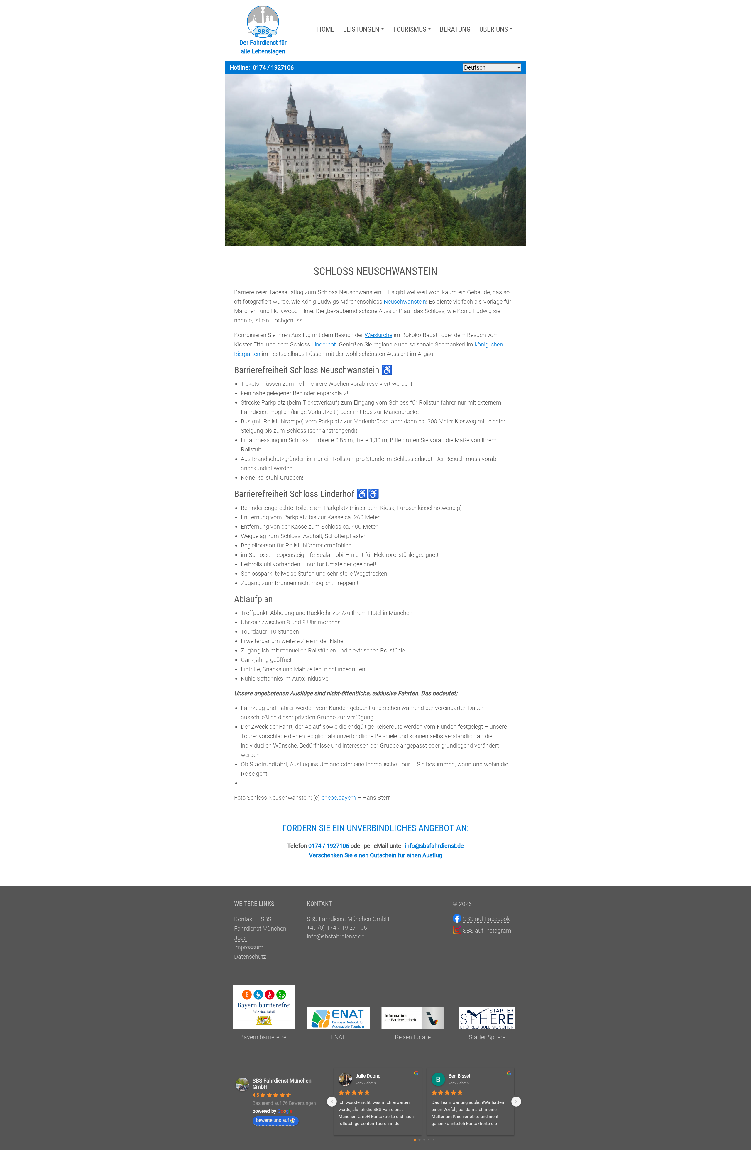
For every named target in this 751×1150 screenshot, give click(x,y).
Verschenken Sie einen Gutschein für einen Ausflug (375, 855)
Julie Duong (368, 1076)
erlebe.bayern (339, 797)
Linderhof (324, 344)
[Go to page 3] (428, 1139)
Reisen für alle (413, 1037)
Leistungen (361, 29)
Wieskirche (378, 335)
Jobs (240, 937)
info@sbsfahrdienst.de (434, 845)
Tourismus (409, 29)
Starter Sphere (487, 1037)
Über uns (493, 29)
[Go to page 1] (419, 1140)
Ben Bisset (459, 1076)
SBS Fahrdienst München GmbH (282, 1084)
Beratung (455, 29)
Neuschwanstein (405, 301)
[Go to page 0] (415, 1140)
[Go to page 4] (433, 1139)
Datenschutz (250, 956)
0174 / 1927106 (273, 67)
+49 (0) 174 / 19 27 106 (337, 927)
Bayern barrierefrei (263, 1037)
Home (325, 29)
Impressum (248, 947)
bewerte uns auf (272, 1120)
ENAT (338, 1037)
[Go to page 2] (424, 1139)
